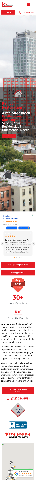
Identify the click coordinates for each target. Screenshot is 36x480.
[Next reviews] (33, 243)
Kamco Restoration (10, 219)
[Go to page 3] (19, 257)
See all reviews (11, 228)
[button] (28, 4)
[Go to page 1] (16, 257)
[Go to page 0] (14, 257)
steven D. (8, 234)
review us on (23, 228)
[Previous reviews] (2, 243)
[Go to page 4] (21, 257)
